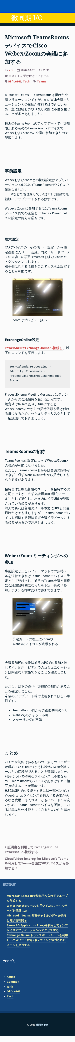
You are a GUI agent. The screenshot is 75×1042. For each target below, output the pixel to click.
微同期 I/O (27, 18)
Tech (26, 81)
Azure (11, 977)
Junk (10, 986)
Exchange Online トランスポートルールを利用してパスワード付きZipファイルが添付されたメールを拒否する (37, 940)
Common (13, 981)
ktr (11, 70)
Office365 (14, 81)
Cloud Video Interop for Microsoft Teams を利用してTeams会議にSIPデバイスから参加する (37, 863)
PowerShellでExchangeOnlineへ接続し (34, 348)
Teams (41, 81)
